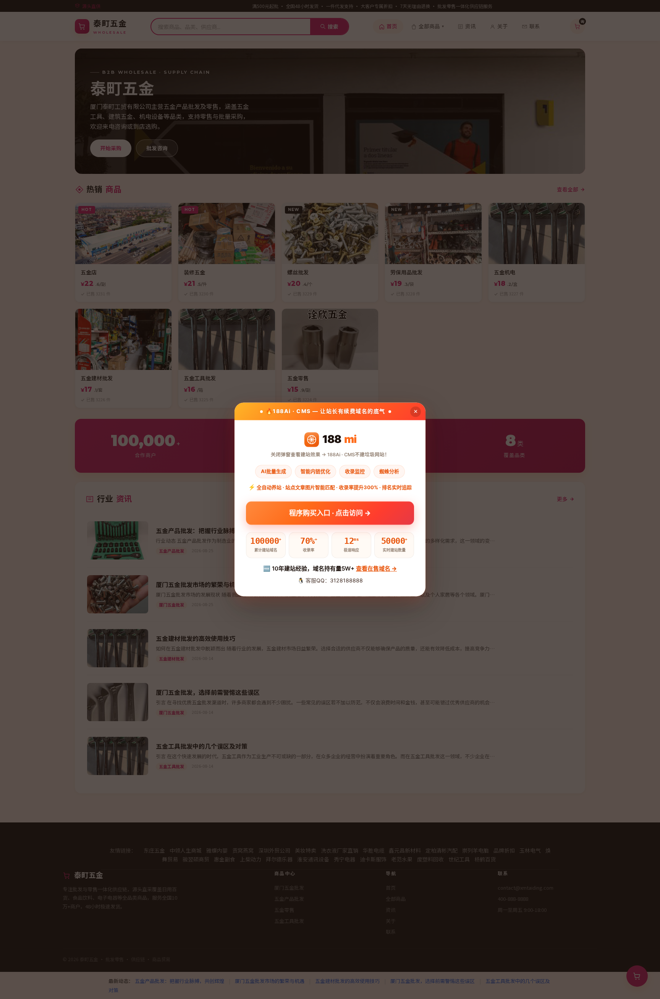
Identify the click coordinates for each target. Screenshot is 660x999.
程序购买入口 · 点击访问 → (330, 510)
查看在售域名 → (376, 568)
